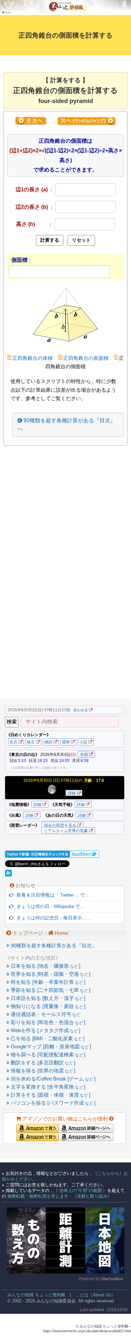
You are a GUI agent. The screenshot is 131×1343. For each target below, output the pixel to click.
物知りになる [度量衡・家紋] (47, 1006)
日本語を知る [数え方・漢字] (47, 998)
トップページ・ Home (39, 933)
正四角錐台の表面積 (85, 358)
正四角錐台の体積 (32, 358)
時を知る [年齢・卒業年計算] (47, 982)
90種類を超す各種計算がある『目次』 (53, 945)
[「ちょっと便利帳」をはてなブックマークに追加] (9, 874)
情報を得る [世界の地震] (42, 1070)
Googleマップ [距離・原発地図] (50, 1046)
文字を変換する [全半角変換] (47, 1087)
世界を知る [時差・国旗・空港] (49, 974)
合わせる (80, 710)
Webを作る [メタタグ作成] (44, 1030)
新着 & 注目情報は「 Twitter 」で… (51, 895)
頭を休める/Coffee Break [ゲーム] (52, 1079)
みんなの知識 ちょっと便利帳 (34, 1294)
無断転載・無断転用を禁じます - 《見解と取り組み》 (59, 1196)
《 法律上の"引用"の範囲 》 (80, 1190)
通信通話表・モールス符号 (44, 1014)
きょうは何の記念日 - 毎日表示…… (52, 917)
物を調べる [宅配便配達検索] (47, 1054)
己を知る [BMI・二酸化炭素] (46, 1038)
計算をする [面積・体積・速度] (49, 1095)
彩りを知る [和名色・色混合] (47, 1022)
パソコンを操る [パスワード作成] (52, 1103)
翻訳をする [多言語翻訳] (42, 1062)
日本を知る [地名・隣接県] (44, 966)
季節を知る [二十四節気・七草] (49, 990)
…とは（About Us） (95, 1294)
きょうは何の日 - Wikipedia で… (49, 906)
